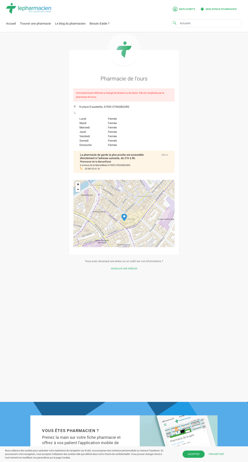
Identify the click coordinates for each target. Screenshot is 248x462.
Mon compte (187, 9)
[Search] (174, 23)
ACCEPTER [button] (193, 454)
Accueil (11, 23)
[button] (124, 217)
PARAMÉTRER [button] (216, 454)
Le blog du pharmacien (70, 23)
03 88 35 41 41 (92, 168)
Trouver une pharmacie (35, 23)
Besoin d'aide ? (99, 23)
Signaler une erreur (124, 268)
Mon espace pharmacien (221, 9)
